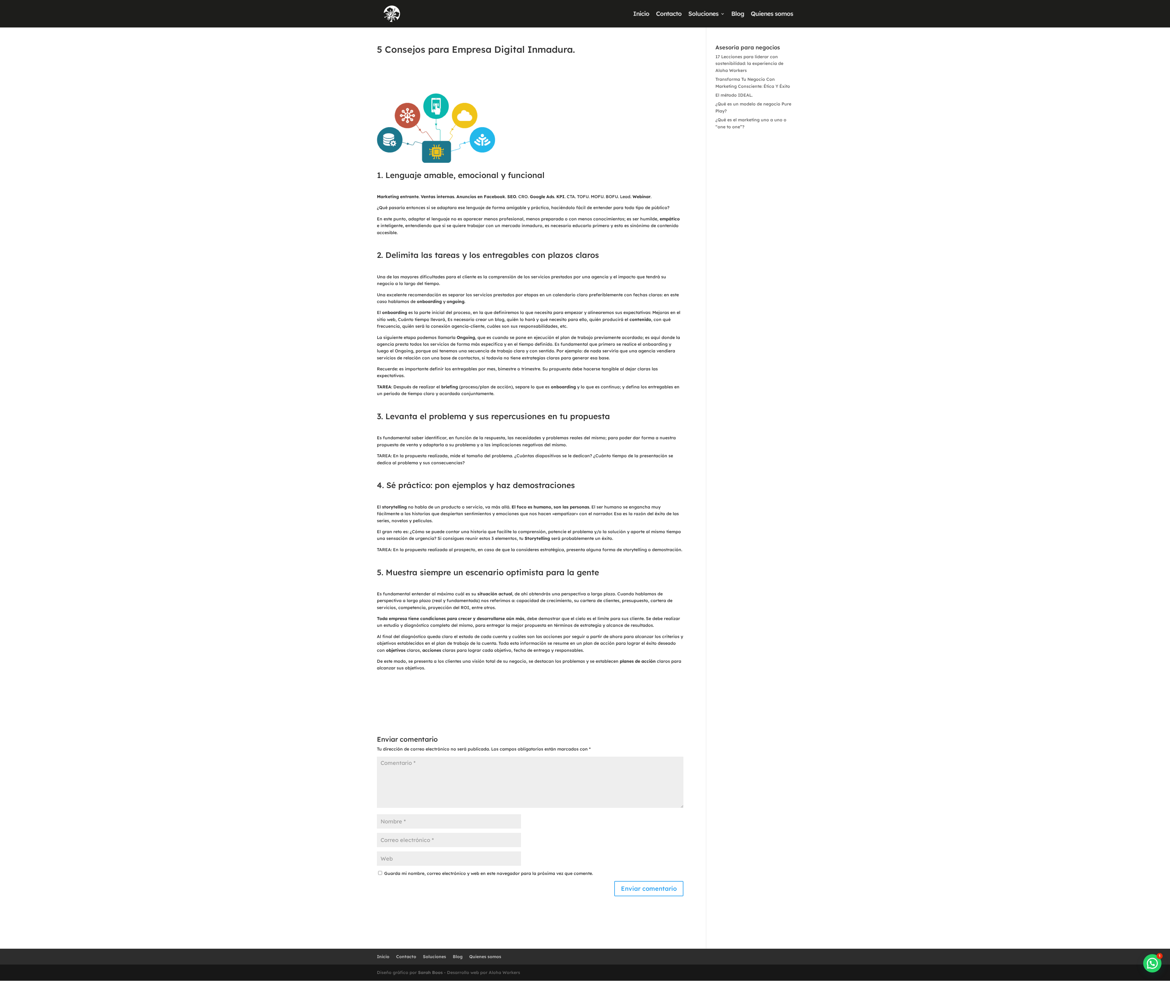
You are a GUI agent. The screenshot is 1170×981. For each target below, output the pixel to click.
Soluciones (703, 14)
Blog (737, 14)
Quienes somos (772, 14)
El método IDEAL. (734, 95)
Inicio (641, 14)
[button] (1152, 963)
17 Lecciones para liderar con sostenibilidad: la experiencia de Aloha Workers (749, 63)
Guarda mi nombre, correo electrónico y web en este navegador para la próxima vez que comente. (488, 873)
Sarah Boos (430, 972)
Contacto (669, 14)
